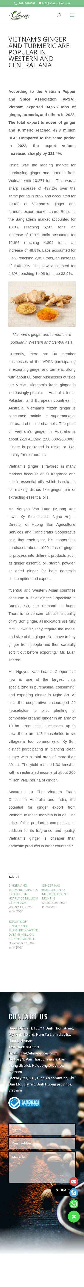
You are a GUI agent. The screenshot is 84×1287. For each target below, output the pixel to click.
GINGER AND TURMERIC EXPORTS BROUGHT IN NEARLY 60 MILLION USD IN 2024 (23, 894)
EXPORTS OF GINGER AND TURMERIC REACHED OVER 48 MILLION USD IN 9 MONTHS (23, 930)
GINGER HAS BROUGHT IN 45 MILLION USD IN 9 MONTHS (55, 891)
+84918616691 (26, 3)
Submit (63, 1190)
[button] (74, 1217)
